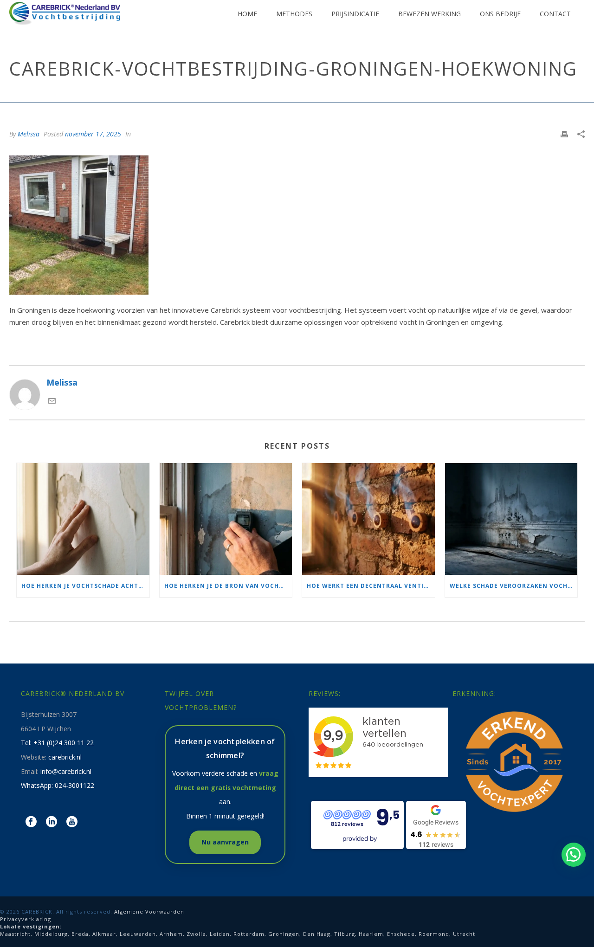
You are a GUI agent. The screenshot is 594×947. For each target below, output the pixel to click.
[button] (574, 855)
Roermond (434, 933)
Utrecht (464, 933)
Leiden (220, 933)
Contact (555, 13)
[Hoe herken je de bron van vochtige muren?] (226, 519)
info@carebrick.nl (65, 771)
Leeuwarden (138, 933)
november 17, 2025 (93, 133)
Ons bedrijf (500, 13)
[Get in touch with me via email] (52, 401)
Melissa (28, 133)
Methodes (294, 13)
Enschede (401, 933)
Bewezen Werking (429, 13)
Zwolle (196, 933)
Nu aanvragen (225, 841)
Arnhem (171, 933)
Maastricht (15, 933)
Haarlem (371, 933)
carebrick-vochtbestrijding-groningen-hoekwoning (321, 93)
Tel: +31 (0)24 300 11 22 (57, 742)
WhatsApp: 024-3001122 (57, 785)
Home (247, 13)
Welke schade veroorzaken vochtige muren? (514, 586)
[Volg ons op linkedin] (51, 822)
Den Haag (316, 933)
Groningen (283, 933)
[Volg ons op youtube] (71, 822)
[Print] (564, 133)
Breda (80, 933)
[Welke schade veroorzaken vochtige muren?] (511, 519)
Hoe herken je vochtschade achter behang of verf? (85, 586)
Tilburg (344, 933)
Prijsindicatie (355, 13)
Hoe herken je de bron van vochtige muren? (228, 586)
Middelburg (51, 933)
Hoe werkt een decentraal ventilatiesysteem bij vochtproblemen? (371, 586)
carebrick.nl (65, 757)
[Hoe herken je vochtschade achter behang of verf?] (83, 519)
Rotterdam (249, 933)
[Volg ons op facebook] (31, 822)
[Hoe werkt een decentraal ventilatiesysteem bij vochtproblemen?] (368, 519)
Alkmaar (104, 933)
